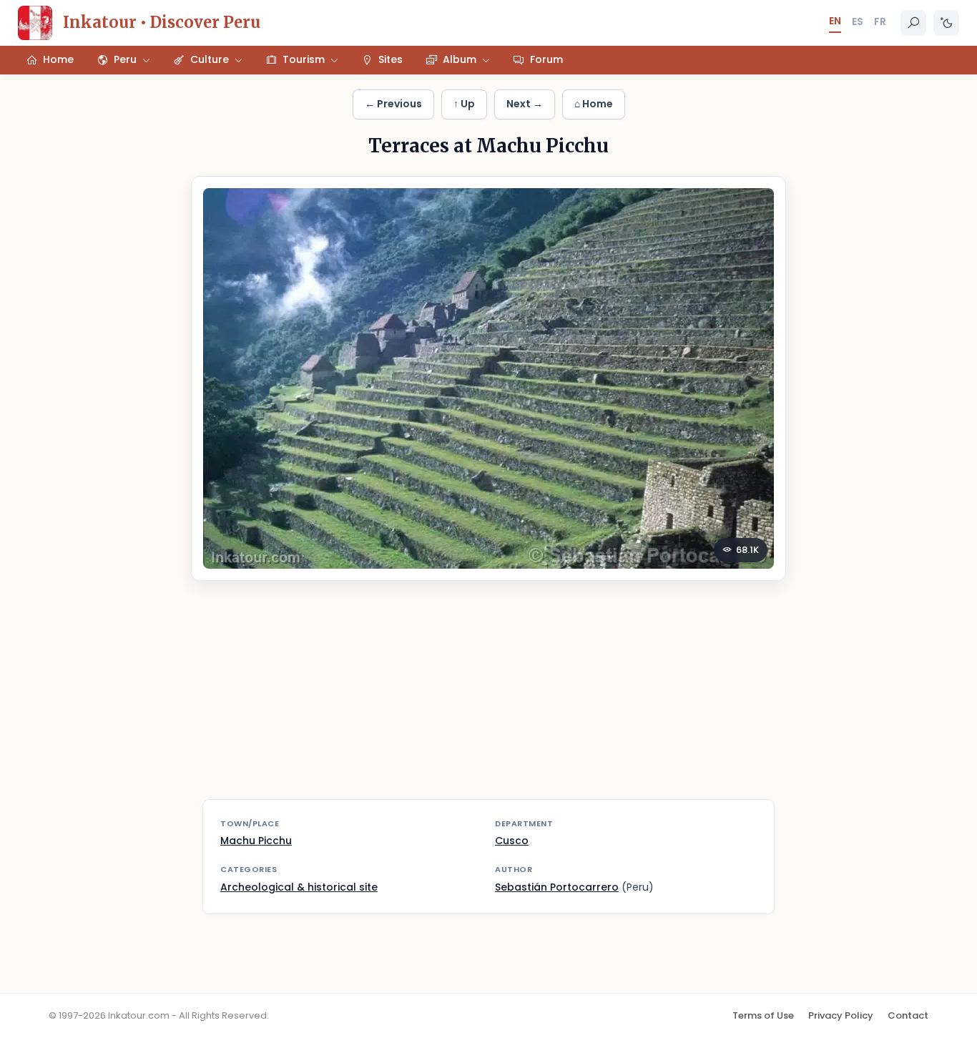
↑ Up (464, 104)
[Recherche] (913, 23)
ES (857, 21)
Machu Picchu (256, 840)
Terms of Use (763, 1015)
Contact (908, 1015)
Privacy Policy (840, 1015)
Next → (524, 104)
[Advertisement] (488, 699)
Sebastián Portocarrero (557, 887)
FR (880, 21)
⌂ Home (593, 104)
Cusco (512, 840)
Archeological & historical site (299, 887)
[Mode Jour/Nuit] (946, 23)
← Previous (393, 104)
